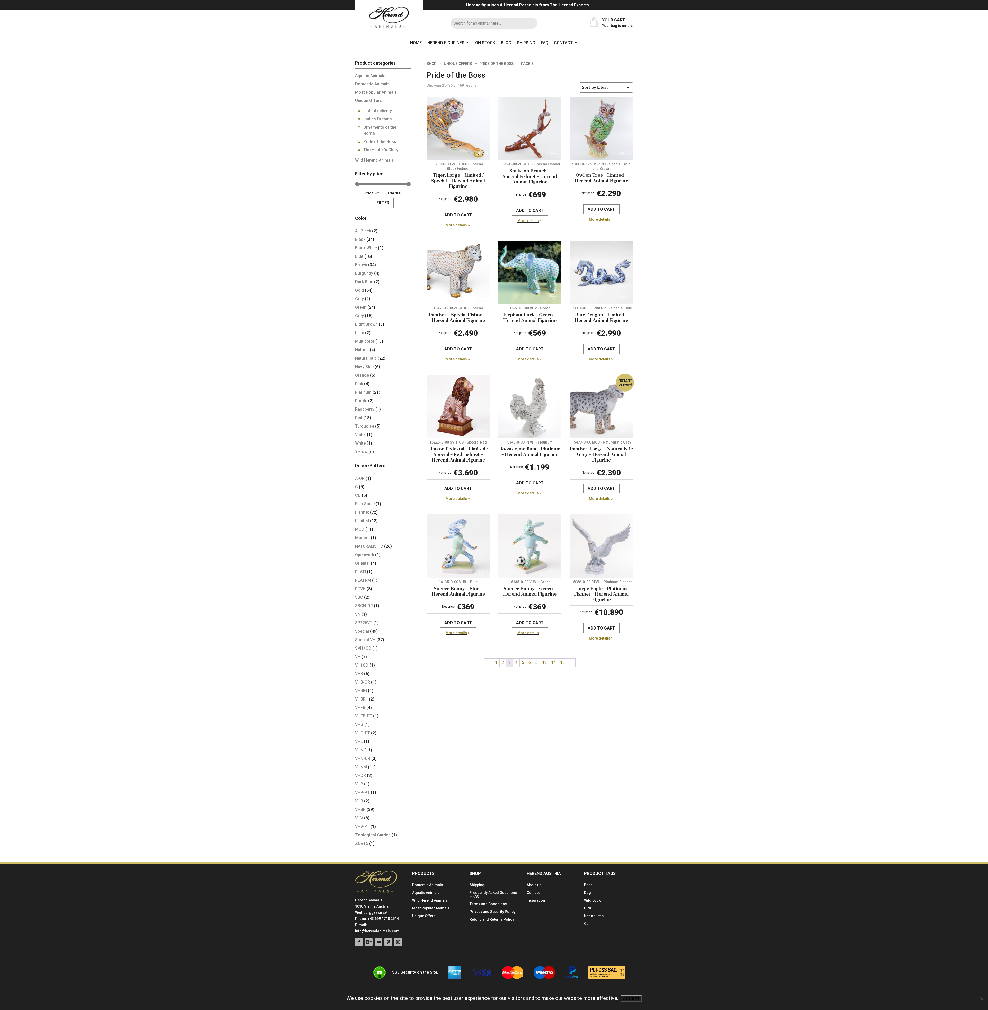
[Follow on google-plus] (369, 942)
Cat (586, 924)
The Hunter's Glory (380, 149)
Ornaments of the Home (379, 130)
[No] (981, 998)
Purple (361, 400)
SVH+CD (363, 648)
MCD (359, 529)
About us (534, 885)
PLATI (360, 571)
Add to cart (458, 214)
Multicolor (364, 341)
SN (357, 614)
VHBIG (361, 690)
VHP (359, 784)
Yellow (361, 451)
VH (357, 656)
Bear (588, 885)
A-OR (360, 478)
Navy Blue (364, 366)
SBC (359, 597)
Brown (361, 264)
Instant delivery (377, 110)
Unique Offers (458, 63)
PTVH (360, 588)
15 (562, 662)
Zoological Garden (373, 834)
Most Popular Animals (376, 92)
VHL (359, 741)
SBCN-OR (364, 605)
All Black (363, 230)
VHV (359, 818)
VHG (359, 724)
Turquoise (364, 426)
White (360, 443)
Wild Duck (592, 900)
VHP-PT (362, 792)
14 (553, 662)
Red (358, 417)
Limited (362, 520)
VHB (359, 673)
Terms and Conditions (488, 904)
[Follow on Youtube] (378, 942)
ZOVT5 (361, 843)
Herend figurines (445, 42)
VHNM (361, 767)
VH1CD (361, 665)
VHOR (360, 775)
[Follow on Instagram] (398, 942)
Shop (431, 63)
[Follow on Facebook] (359, 942)
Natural (362, 349)
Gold (359, 290)
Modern (362, 537)
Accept (631, 998)
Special (362, 631)
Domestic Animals (372, 84)
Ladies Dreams (377, 119)
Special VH (365, 639)
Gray (359, 298)
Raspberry (364, 409)
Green (360, 307)
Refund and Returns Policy (492, 920)
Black (360, 239)
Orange (362, 375)
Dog (587, 893)
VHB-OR (362, 682)
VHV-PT (362, 826)
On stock (485, 42)
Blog (506, 42)
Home (416, 42)
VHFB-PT (363, 716)
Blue (359, 256)
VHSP (360, 809)
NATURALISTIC (369, 546)
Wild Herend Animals (374, 160)
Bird (587, 908)
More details (456, 225)
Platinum (363, 392)
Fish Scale (365, 503)
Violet (360, 434)
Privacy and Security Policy (492, 912)
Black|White (366, 247)
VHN (359, 750)
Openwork (364, 554)
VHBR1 (361, 699)
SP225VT (363, 622)
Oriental (362, 563)
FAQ (544, 42)
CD (358, 495)
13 (544, 662)
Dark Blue (364, 281)
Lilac (359, 332)
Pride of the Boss (496, 63)
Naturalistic (366, 358)
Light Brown (366, 324)
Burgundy (364, 273)
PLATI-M (363, 580)
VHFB (360, 707)
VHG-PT (362, 733)
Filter (382, 202)
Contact (563, 42)
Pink (359, 383)
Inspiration (536, 900)
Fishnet (362, 512)
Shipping (526, 42)
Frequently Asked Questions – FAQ (493, 894)
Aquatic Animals (370, 75)
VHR (359, 801)
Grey (359, 315)
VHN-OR (362, 758)
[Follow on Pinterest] (388, 942)
